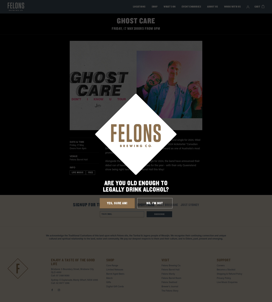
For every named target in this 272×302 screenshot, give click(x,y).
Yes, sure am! (117, 203)
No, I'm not (154, 203)
